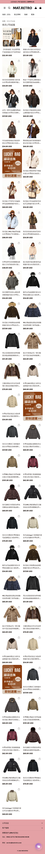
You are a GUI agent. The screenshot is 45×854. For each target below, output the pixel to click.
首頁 (3, 21)
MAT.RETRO (25, 850)
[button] (4, 8)
